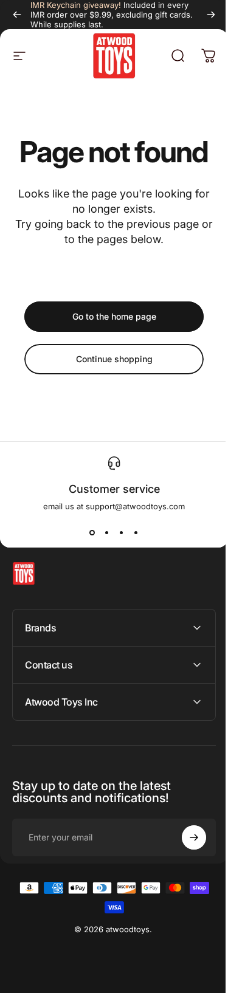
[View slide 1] (92, 533)
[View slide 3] (121, 533)
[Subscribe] (185, 837)
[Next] (211, 14)
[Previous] (17, 14)
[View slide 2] (107, 533)
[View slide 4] (136, 533)
